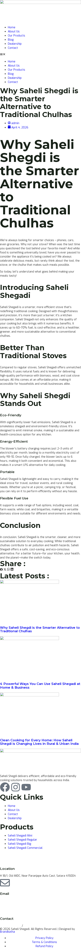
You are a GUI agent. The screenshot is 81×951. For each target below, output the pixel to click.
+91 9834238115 (11, 926)
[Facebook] (5, 787)
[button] (40, 55)
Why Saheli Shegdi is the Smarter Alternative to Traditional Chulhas (40, 629)
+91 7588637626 (35, 926)
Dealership (15, 44)
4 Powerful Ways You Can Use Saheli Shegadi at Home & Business (40, 685)
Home (11, 27)
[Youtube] (26, 787)
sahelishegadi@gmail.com (16, 901)
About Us (14, 31)
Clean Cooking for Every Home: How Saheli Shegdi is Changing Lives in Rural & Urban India (39, 742)
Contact (13, 48)
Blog (11, 40)
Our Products (16, 35)
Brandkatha (7, 932)
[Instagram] (15, 787)
